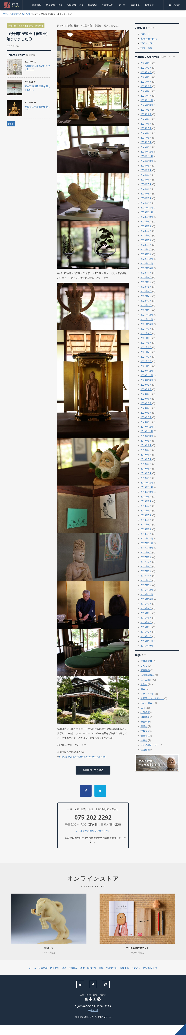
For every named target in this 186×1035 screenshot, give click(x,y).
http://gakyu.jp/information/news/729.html (82, 756)
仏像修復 (145, 712)
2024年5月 (146, 184)
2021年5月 (146, 347)
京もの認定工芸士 (150, 745)
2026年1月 (146, 95)
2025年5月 (146, 128)
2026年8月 (146, 63)
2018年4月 (146, 520)
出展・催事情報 (25, 25)
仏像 (143, 707)
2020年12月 (147, 370)
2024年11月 (147, 156)
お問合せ (149, 5)
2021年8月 (146, 333)
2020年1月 (146, 422)
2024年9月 (146, 165)
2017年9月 (146, 552)
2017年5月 (146, 571)
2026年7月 (146, 67)
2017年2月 (146, 580)
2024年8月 (146, 170)
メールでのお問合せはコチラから (93, 831)
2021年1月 (146, 366)
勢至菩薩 (145, 735)
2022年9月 (146, 272)
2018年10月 (147, 492)
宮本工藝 (135, 5)
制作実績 (92, 5)
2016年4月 (146, 622)
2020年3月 (146, 412)
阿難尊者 (145, 717)
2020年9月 (146, 384)
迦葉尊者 (145, 721)
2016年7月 (146, 613)
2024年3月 (146, 193)
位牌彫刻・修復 (75, 5)
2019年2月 (146, 473)
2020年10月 (147, 380)
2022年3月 (146, 300)
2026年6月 (146, 72)
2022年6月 (146, 286)
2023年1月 (146, 254)
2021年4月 (146, 352)
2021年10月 (147, 324)
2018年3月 (146, 524)
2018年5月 (146, 515)
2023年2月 (146, 249)
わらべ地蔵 (146, 703)
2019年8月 (146, 445)
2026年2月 (146, 91)
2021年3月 (146, 356)
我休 (15, 5)
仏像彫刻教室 (147, 675)
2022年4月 (146, 296)
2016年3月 (146, 627)
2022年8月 (146, 277)
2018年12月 (147, 482)
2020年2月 (146, 417)
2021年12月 (147, 314)
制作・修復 (146, 48)
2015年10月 (147, 645)
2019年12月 (147, 426)
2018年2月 (146, 529)
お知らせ (26, 13)
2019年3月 (146, 468)
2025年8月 (146, 114)
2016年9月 (146, 603)
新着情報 (36, 5)
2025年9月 (146, 109)
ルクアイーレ (147, 693)
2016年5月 (146, 617)
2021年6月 (146, 342)
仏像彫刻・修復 (54, 5)
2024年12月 (147, 151)
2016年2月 (146, 631)
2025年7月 (146, 119)
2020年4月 (146, 408)
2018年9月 (146, 496)
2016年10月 (147, 599)
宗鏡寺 (144, 726)
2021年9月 (146, 328)
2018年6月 (146, 510)
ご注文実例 (107, 5)
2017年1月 (146, 585)
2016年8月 (146, 608)
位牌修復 (145, 749)
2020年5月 (146, 403)
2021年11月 (147, 319)
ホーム (6, 13)
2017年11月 (147, 543)
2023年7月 (146, 230)
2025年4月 (146, 133)
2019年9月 (146, 440)
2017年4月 (146, 575)
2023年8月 (146, 226)
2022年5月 (146, 291)
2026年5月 (146, 77)
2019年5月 (146, 459)
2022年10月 (147, 268)
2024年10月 (147, 161)
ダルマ (144, 665)
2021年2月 (146, 361)
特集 (122, 5)
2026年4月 (146, 81)
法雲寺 (144, 740)
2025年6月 (146, 123)
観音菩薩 (145, 731)
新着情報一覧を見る (93, 770)
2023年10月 (147, 217)
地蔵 (143, 689)
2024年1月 (146, 203)
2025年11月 (147, 100)
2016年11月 (147, 594)
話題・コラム (147, 43)
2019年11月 (147, 431)
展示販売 (145, 670)
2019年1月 (146, 478)
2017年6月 (146, 566)
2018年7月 (146, 506)
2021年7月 (146, 338)
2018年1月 (146, 533)
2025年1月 (146, 147)
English (176, 5)
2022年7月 (146, 282)
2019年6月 (146, 454)
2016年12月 (147, 589)
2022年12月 (147, 258)
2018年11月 (147, 487)
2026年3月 (146, 86)
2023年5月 (146, 240)
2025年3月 (146, 137)
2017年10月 (147, 547)
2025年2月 (146, 142)
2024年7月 (146, 175)
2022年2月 (146, 305)
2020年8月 (146, 389)
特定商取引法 (150, 968)
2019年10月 (147, 436)
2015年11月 (147, 641)
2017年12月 (147, 538)
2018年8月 (146, 501)
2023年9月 (146, 221)
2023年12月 (147, 207)
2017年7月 (146, 561)
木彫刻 (144, 684)
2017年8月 (146, 557)
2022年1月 (146, 310)
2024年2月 (146, 198)
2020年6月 (146, 398)
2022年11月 (147, 263)
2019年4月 (146, 464)
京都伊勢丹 (146, 661)
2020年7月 (146, 394)
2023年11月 (147, 212)
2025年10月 (147, 105)
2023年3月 (146, 244)
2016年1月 (146, 636)
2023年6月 (146, 235)
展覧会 (11, 124)
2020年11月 (147, 375)
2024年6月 (146, 179)
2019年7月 (146, 450)
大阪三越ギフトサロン (152, 698)
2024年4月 (146, 189)
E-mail (94, 1010)
